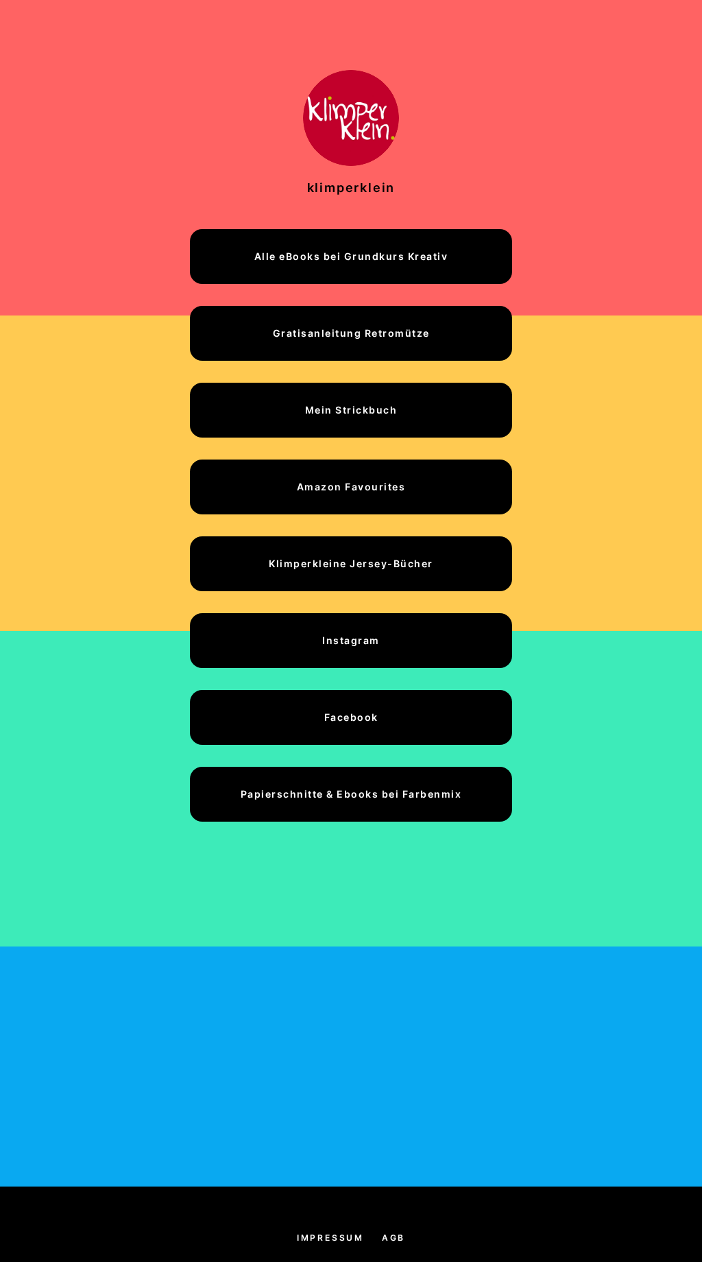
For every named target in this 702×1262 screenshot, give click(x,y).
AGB (393, 1238)
